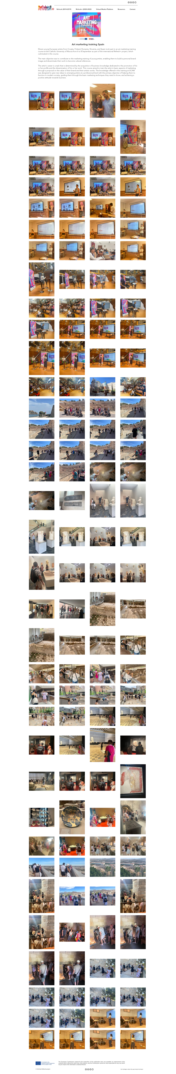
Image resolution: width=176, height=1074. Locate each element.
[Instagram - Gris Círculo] (129, 2)
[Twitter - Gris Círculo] (133, 2)
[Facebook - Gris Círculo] (131, 2)
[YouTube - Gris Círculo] (135, 2)
